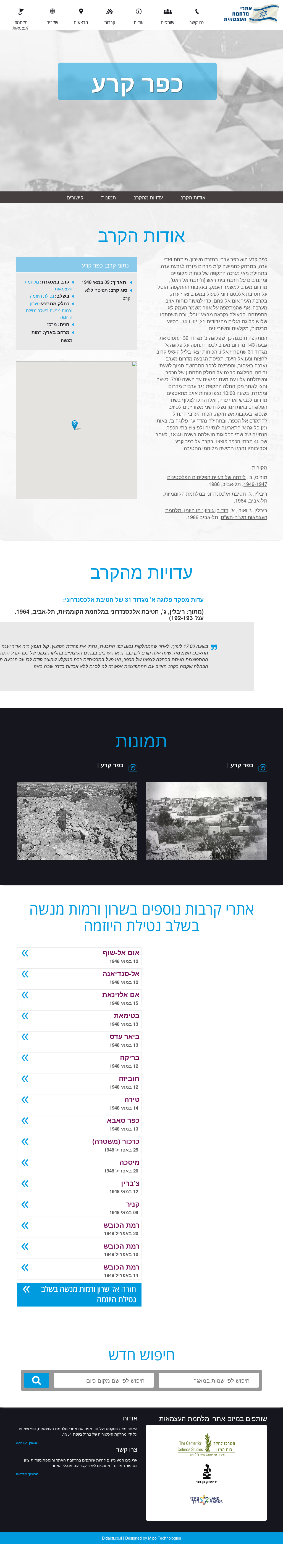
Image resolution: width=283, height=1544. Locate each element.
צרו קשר (197, 22)
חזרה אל (88, 1294)
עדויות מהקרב (148, 197)
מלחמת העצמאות (21, 24)
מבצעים (81, 22)
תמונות (108, 197)
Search (36, 1380)
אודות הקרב (192, 197)
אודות (138, 22)
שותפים (167, 22)
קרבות (109, 22)
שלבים (52, 22)
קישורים (75, 197)
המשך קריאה (27, 1442)
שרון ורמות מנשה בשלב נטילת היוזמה (49, 310)
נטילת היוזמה (42, 296)
